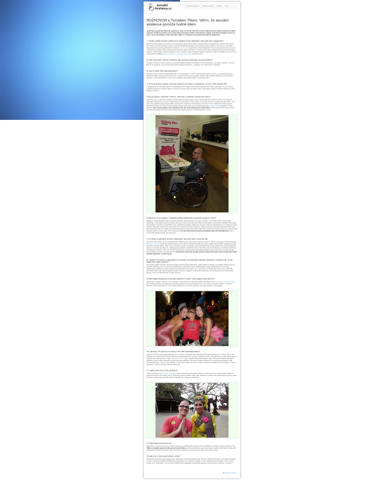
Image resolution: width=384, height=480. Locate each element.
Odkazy (219, 6)
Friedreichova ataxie (166, 373)
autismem (183, 48)
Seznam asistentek (192, 6)
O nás (226, 6)
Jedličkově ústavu (177, 358)
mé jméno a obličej (214, 106)
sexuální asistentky (154, 244)
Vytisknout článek (230, 473)
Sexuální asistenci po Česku (183, 54)
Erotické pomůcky (208, 6)
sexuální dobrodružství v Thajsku (225, 282)
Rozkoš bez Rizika (169, 54)
